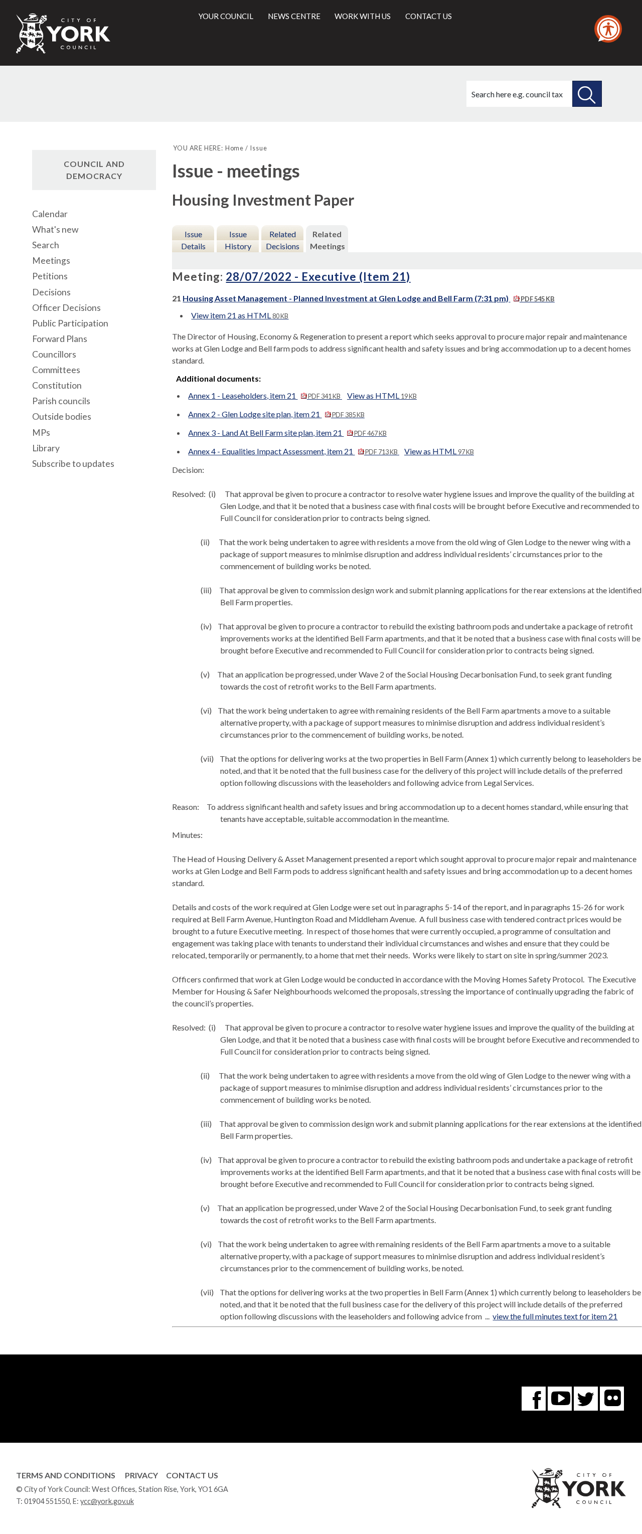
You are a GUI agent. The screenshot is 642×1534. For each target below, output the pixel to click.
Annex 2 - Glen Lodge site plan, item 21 (276, 414)
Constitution (57, 385)
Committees (56, 370)
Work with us (363, 16)
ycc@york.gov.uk (107, 1501)
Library (46, 448)
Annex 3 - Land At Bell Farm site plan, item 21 (287, 432)
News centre (294, 16)
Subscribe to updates (73, 463)
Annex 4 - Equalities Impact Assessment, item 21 (292, 451)
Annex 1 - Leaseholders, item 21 (264, 395)
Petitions (50, 276)
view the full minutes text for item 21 (555, 1316)
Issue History (238, 240)
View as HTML (382, 395)
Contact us (428, 16)
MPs (41, 432)
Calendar (50, 214)
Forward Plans (59, 338)
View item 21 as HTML (239, 315)
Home (234, 148)
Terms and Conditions (65, 1475)
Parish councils (61, 401)
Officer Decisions (66, 307)
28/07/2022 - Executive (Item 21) (318, 276)
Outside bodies (61, 416)
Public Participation (70, 323)
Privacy (141, 1475)
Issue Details (193, 240)
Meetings (51, 260)
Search (45, 245)
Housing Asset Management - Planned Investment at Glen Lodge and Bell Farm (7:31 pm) (368, 298)
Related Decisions (282, 240)
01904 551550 (47, 1501)
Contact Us (192, 1475)
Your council (226, 16)
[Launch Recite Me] (608, 29)
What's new (55, 229)
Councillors (54, 354)
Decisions (51, 292)
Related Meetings (327, 240)
